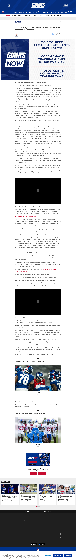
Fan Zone (5, 527)
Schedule (41, 517)
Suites (61, 531)
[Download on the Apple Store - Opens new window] (34, 544)
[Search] (51, 12)
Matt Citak (21, 33)
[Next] (46, 392)
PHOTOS (33, 515)
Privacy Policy (25, 558)
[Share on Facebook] (53, 34)
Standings (51, 524)
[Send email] (57, 34)
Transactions (51, 526)
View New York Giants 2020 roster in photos (29, 361)
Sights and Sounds (24, 525)
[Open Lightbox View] (38, 381)
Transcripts (14, 526)
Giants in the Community (71, 521)
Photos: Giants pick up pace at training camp (30, 413)
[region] (38, 555)
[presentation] (74, 506)
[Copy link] (60, 34)
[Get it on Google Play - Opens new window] (42, 544)
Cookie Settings (48, 555)
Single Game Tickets (61, 526)
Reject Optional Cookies (58, 555)
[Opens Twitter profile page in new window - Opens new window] (20, 36)
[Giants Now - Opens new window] (18, 22)
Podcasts (24, 530)
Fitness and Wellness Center (71, 535)
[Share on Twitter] (55, 34)
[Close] (74, 555)
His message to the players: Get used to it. (25, 216)
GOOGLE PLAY (42, 473)
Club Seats (61, 529)
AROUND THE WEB (71, 515)
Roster (51, 517)
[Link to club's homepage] (3, 12)
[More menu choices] (49, 12)
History (33, 524)
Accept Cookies (68, 555)
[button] (38, 190)
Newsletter (14, 524)
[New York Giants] (38, 550)
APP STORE (33, 473)
